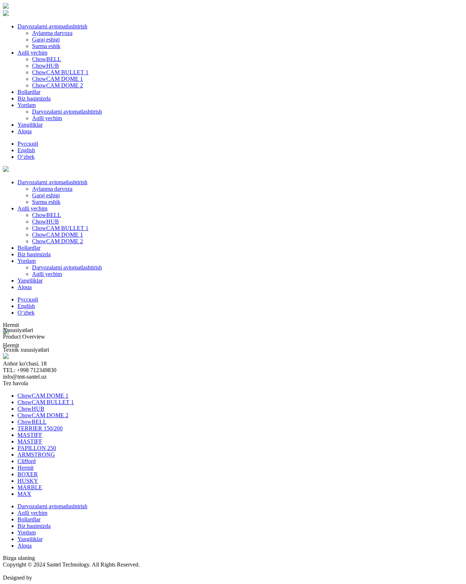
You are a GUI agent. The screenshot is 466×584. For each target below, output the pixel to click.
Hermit (25, 468)
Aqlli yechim (32, 53)
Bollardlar (28, 92)
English (26, 150)
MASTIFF (29, 435)
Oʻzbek (26, 157)
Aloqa (24, 131)
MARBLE (29, 487)
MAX (24, 494)
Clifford (26, 461)
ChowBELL (46, 59)
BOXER (27, 474)
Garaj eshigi (46, 39)
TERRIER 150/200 (40, 428)
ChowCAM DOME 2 (57, 85)
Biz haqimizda (34, 98)
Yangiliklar (30, 125)
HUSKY (27, 481)
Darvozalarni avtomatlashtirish (52, 26)
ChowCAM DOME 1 (57, 79)
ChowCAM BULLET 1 (60, 72)
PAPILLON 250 (36, 448)
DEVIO (42, 578)
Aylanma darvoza (52, 33)
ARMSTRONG (36, 454)
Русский (27, 144)
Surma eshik (46, 46)
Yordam (26, 105)
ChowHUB (45, 66)
